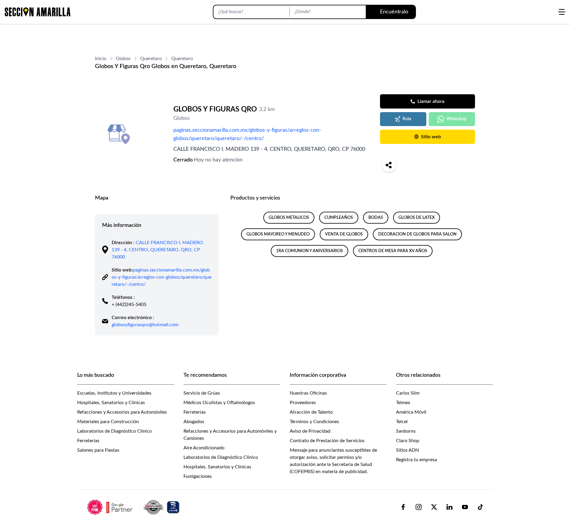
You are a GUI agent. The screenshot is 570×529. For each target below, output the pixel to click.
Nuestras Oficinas (308, 393)
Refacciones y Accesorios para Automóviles (122, 412)
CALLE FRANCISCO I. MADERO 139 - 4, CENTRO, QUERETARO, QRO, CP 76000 (157, 249)
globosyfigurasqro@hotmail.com (145, 324)
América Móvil (411, 412)
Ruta (407, 119)
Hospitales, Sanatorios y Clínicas (111, 402)
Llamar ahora (430, 101)
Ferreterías (88, 440)
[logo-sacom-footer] (134, 507)
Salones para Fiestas (98, 450)
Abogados (193, 421)
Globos (123, 58)
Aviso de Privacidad (310, 431)
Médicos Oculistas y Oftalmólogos (219, 402)
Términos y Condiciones (314, 421)
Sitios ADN (407, 450)
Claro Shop (407, 440)
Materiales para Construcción (108, 421)
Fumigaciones (197, 476)
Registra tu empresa (416, 459)
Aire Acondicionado (203, 447)
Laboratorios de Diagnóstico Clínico (114, 431)
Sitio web (431, 136)
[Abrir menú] (561, 12)
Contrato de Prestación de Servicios (327, 440)
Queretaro (151, 58)
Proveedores (303, 402)
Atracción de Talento (311, 412)
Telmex (403, 402)
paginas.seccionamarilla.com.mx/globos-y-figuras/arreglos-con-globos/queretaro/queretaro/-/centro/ (247, 134)
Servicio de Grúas (201, 393)
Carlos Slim (407, 393)
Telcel (402, 421)
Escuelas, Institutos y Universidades (114, 393)
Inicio (100, 58)
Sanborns (406, 431)
